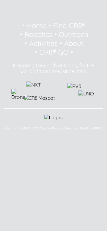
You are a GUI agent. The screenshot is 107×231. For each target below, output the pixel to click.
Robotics (38, 34)
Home (36, 25)
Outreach (73, 34)
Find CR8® (69, 25)
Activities (43, 43)
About (74, 43)
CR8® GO (54, 52)
